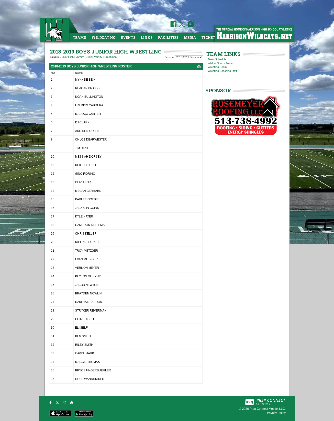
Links (147, 37)
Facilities (168, 37)
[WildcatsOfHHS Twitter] (181, 25)
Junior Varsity (94, 56)
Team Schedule (217, 59)
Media (190, 37)
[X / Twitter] (57, 402)
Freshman (110, 56)
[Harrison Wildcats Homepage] (254, 33)
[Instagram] (64, 402)
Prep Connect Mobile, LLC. (268, 408)
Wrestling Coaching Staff (222, 70)
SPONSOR (218, 90)
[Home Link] (54, 30)
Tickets (209, 37)
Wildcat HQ (103, 37)
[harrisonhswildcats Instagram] (190, 25)
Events (128, 37)
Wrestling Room (217, 66)
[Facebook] (50, 402)
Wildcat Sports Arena (220, 63)
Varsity (80, 56)
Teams (79, 37)
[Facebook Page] (173, 25)
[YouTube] (72, 402)
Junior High (67, 56)
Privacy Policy (276, 413)
